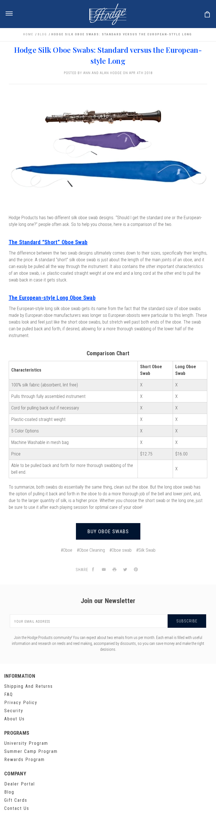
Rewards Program (24, 759)
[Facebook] (93, 569)
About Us (14, 718)
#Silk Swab (146, 550)
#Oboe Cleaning (91, 550)
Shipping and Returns (28, 686)
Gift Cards (15, 800)
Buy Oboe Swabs (108, 531)
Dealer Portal (19, 784)
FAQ (8, 694)
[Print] (114, 569)
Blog (9, 792)
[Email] (104, 569)
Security (13, 710)
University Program (26, 743)
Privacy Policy (20, 702)
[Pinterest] (136, 569)
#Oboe (66, 550)
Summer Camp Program (31, 751)
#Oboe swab (120, 550)
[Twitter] (125, 569)
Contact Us (16, 808)
